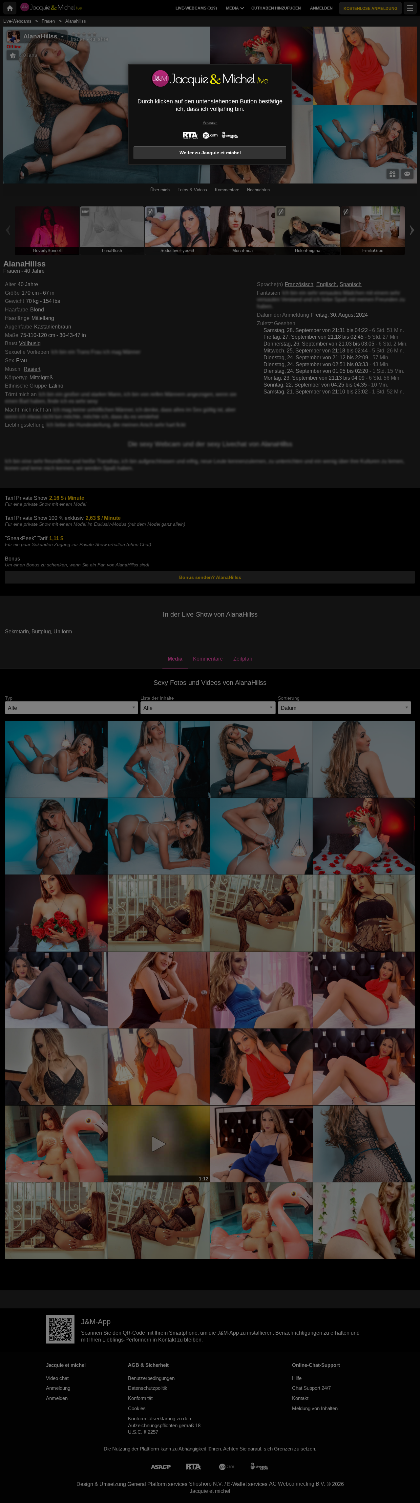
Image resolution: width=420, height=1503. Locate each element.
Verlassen (210, 122)
